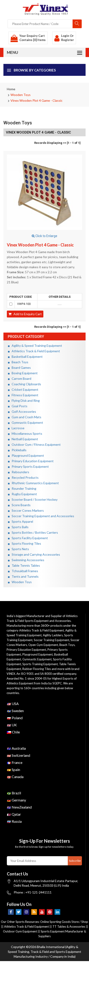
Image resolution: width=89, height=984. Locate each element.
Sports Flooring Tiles (25, 543)
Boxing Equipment (24, 373)
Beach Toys (19, 362)
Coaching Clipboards (25, 384)
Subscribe (75, 860)
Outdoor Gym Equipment (20, 931)
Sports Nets (19, 549)
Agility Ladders (53, 635)
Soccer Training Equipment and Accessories (42, 516)
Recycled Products (24, 477)
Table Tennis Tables (25, 565)
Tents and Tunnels (24, 576)
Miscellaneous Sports (26, 433)
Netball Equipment (24, 439)
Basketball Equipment (26, 356)
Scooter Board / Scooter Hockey (34, 499)
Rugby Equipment (23, 494)
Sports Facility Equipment (29, 538)
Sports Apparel (21, 521)
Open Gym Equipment (43, 645)
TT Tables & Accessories (68, 926)
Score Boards (20, 505)
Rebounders (19, 472)
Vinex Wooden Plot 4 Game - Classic (36, 100)
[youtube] (42, 912)
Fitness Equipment (24, 395)
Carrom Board (20, 378)
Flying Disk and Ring (25, 400)
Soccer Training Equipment (51, 640)
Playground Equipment (27, 455)
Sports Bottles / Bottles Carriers (34, 532)
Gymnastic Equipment (26, 422)
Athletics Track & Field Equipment (35, 351)
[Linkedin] (57, 912)
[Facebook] (11, 912)
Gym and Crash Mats (25, 417)
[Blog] (34, 912)
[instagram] (26, 912)
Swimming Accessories (27, 560)
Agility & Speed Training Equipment (36, 345)
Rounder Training (23, 488)
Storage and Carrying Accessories (35, 554)
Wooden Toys (20, 95)
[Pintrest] (49, 912)
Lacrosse (17, 428)
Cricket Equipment (24, 389)
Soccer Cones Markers (27, 510)
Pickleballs (18, 450)
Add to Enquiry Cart (26, 314)
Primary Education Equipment (32, 461)
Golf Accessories (23, 411)
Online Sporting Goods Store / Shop (64, 922)
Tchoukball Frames (24, 571)
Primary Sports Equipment (29, 466)
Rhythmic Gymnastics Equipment (34, 483)
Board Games (20, 367)
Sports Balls (19, 527)
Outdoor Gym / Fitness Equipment (35, 444)
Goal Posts (18, 406)
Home (11, 89)
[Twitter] (18, 912)
